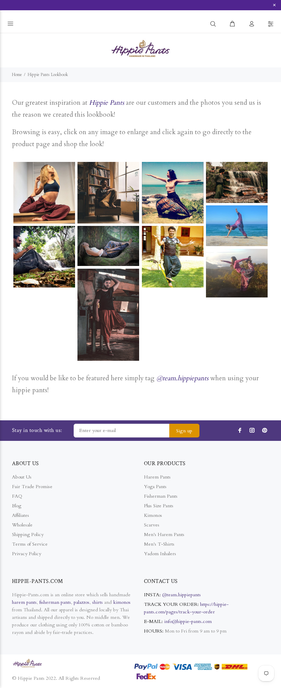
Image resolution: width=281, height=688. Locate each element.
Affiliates (20, 515)
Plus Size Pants (158, 505)
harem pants (24, 602)
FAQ (17, 496)
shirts (97, 602)
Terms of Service (30, 544)
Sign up (184, 431)
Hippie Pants (106, 102)
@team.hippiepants (182, 378)
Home (17, 74)
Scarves (151, 525)
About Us (22, 477)
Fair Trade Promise (32, 486)
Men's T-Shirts (159, 544)
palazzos (81, 602)
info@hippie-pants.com (188, 621)
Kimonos (153, 515)
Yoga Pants (155, 486)
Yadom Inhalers (160, 553)
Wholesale (22, 525)
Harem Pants (157, 477)
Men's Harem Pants (164, 534)
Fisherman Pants (161, 496)
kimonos (122, 602)
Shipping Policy (28, 534)
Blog (16, 505)
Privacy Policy (26, 553)
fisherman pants (55, 602)
